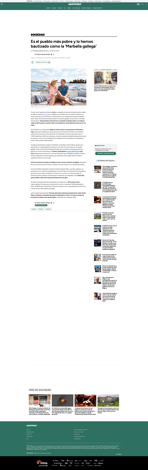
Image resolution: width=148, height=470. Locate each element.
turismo (40, 209)
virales (60, 8)
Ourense (47, 114)
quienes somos (30, 432)
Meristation (97, 465)
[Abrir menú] (2, 4)
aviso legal (77, 434)
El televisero (76, 8)
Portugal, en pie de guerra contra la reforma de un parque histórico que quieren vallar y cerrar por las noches (109, 216)
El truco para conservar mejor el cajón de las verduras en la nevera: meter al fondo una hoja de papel (109, 258)
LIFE (65, 8)
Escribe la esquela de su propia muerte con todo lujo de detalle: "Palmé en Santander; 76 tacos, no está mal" (109, 269)
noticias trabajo (86, 8)
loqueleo (90, 465)
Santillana (71, 461)
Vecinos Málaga (106, 1)
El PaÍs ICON (77, 465)
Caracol (101, 461)
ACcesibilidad (77, 438)
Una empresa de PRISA (42, 462)
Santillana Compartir (79, 461)
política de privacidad (79, 436)
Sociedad (38, 34)
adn (95, 461)
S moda (84, 465)
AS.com (91, 461)
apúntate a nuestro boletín (105, 153)
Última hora (138, 4)
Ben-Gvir (62, 1)
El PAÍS (56, 461)
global (54, 8)
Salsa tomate (77, 1)
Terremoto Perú (55, 1)
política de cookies (79, 432)
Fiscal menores (47, 1)
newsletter (29, 436)
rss (27, 438)
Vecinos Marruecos (38, 1)
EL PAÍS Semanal (89, 463)
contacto (29, 434)
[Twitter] (53, 54)
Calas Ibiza (84, 1)
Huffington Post (58, 463)
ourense (48, 209)
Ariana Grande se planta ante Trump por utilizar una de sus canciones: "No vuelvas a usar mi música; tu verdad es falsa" (109, 297)
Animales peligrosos (116, 1)
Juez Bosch (90, 1)
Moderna (63, 465)
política (48, 8)
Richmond (55, 465)
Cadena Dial (83, 463)
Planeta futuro (94, 463)
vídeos (69, 8)
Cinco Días (77, 463)
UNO (67, 463)
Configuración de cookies (80, 429)
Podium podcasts (71, 465)
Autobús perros (98, 1)
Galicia (34, 209)
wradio (71, 463)
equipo (28, 429)
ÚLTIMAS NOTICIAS (97, 8)
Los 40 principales (64, 461)
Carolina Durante (69, 1)
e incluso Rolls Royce (72, 151)
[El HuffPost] (74, 4)
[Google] (51, 54)
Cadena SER (85, 461)
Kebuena (100, 463)
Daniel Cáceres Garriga (43, 54)
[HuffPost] (32, 425)
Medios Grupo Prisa (42, 466)
